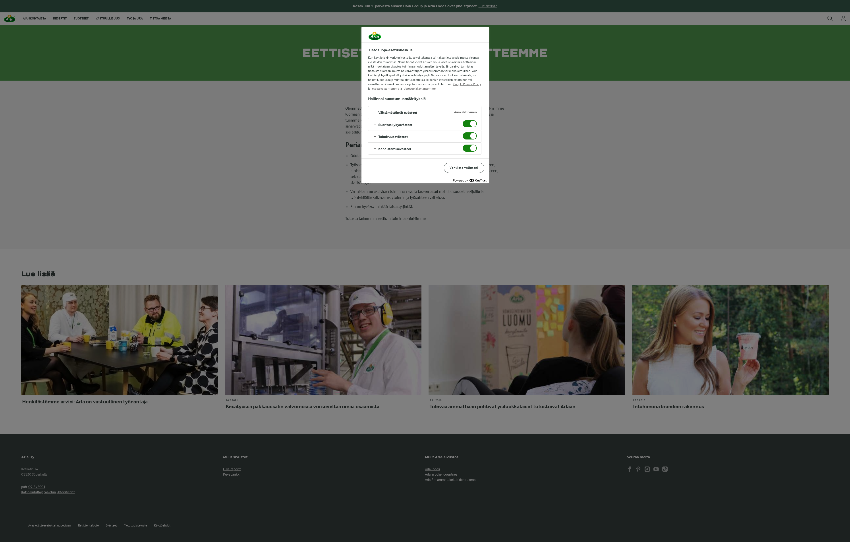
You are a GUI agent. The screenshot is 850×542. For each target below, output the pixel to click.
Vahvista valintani (464, 168)
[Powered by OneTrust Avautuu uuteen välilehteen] (470, 180)
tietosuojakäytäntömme (420, 88)
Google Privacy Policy (467, 84)
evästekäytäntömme (385, 88)
